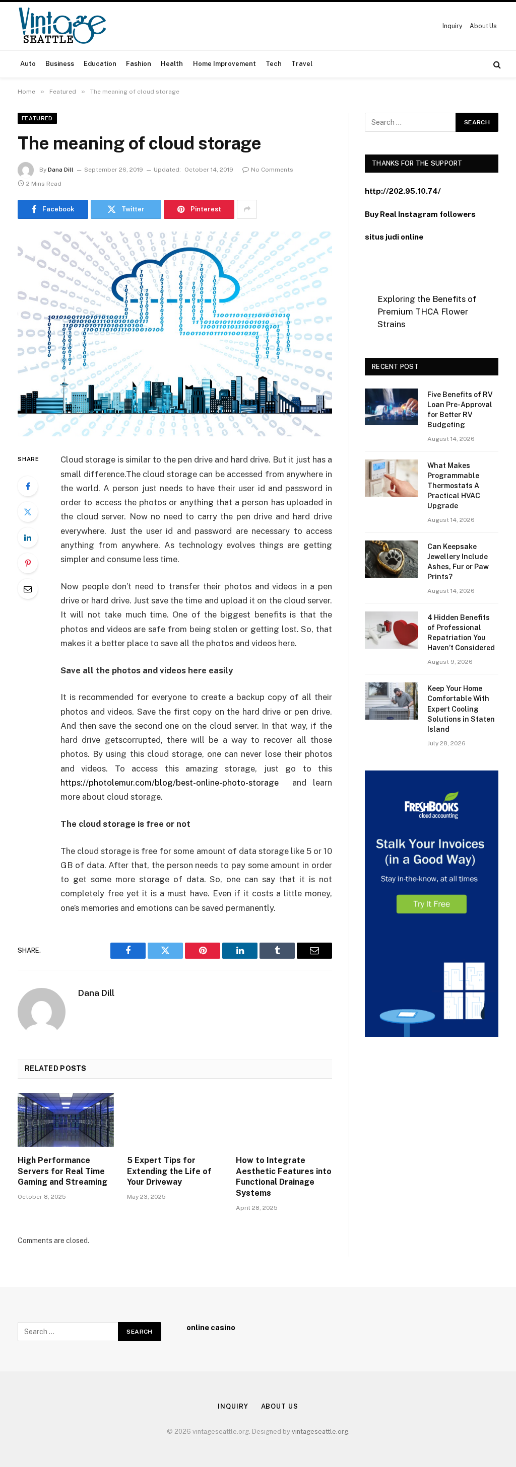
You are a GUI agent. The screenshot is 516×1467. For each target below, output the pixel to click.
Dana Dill (61, 169)
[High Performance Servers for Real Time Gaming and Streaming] (66, 1120)
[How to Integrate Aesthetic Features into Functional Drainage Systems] (284, 1120)
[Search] (496, 64)
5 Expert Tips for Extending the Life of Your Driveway (169, 1171)
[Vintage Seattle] (62, 26)
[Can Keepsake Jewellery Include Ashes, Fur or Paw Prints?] (391, 559)
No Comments (272, 169)
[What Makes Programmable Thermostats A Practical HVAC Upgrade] (391, 477)
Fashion (138, 63)
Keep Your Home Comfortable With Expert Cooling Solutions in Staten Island (461, 708)
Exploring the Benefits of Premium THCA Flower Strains (427, 311)
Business (59, 63)
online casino (210, 1327)
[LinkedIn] (28, 537)
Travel (301, 63)
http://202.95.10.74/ (403, 191)
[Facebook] (28, 486)
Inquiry (452, 26)
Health (172, 63)
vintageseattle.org (320, 1431)
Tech (274, 63)
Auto (28, 63)
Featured (37, 118)
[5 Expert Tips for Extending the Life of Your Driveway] (175, 1120)
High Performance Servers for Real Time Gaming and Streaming (62, 1171)
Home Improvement (224, 63)
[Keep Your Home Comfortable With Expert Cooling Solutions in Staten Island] (391, 700)
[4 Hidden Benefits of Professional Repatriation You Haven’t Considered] (391, 629)
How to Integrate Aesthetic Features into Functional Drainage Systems (284, 1176)
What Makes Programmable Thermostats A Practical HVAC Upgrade (453, 485)
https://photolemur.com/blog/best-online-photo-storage (169, 783)
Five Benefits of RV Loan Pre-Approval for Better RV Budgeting (460, 410)
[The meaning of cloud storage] (175, 334)
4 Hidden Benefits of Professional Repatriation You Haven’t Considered (461, 632)
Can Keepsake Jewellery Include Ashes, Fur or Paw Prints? (458, 562)
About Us (483, 26)
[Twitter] (28, 512)
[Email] (28, 589)
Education (100, 63)
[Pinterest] (28, 563)
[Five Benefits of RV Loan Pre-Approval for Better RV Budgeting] (391, 407)
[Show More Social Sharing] (247, 209)
